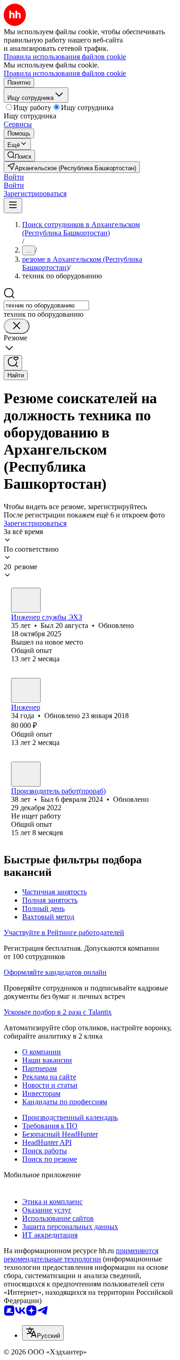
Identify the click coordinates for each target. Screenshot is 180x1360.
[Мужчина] (26, 600)
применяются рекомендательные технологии (81, 1255)
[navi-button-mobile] (13, 205)
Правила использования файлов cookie (65, 73)
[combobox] (46, 305)
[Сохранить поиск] (13, 362)
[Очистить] (17, 326)
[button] (14, 177)
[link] (19, 155)
